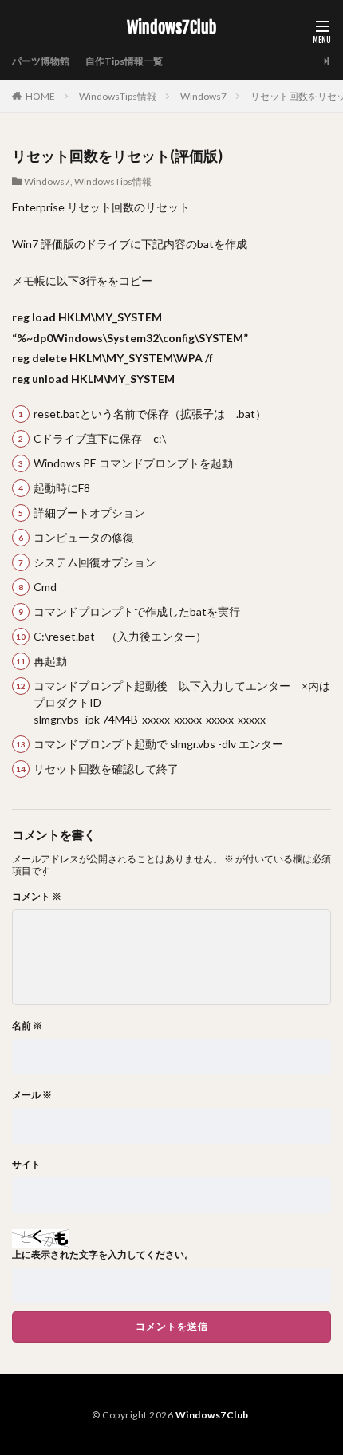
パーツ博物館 (40, 61)
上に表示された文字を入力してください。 (103, 1255)
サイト (26, 1164)
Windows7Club (171, 28)
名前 (27, 1026)
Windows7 (203, 96)
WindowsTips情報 (117, 96)
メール (32, 1095)
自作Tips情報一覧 (124, 61)
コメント (36, 896)
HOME (40, 96)
